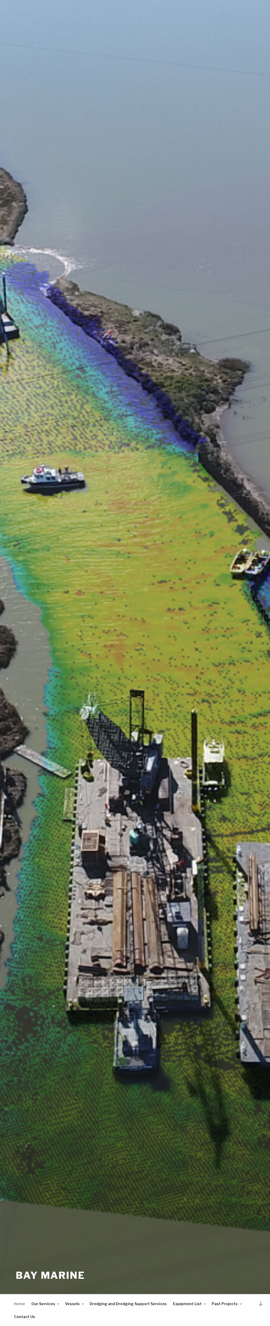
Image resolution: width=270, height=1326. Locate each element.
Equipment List (187, 1303)
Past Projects (225, 1303)
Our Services (43, 1303)
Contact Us (24, 1316)
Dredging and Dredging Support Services (128, 1303)
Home (19, 1303)
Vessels (72, 1303)
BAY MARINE (50, 1275)
